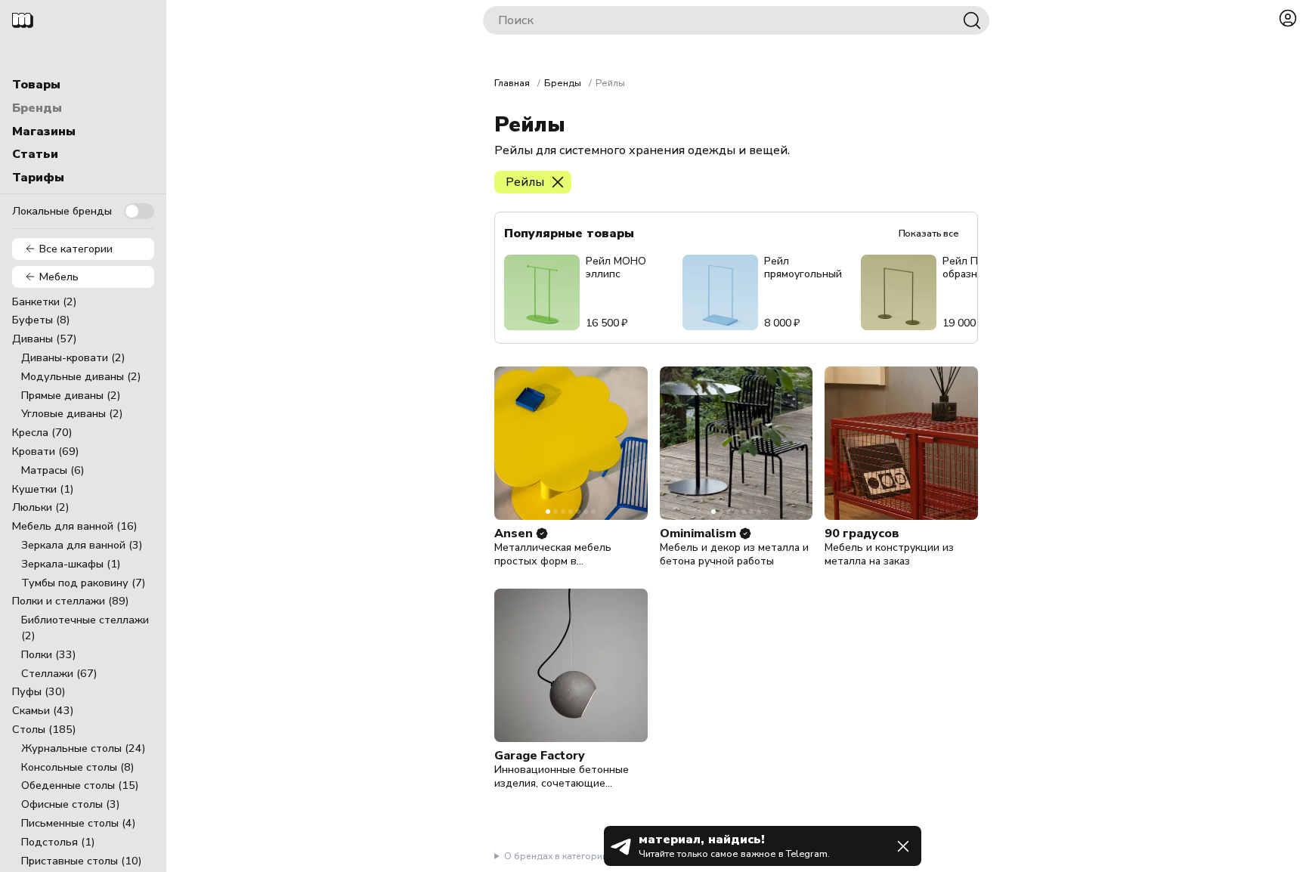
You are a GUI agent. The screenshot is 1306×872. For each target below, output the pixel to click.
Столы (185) (44, 729)
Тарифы (38, 177)
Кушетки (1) (43, 488)
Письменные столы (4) (78, 822)
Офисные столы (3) (70, 804)
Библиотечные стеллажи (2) (85, 627)
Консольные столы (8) (78, 767)
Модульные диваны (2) (81, 376)
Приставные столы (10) (81, 860)
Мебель (59, 276)
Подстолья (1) (58, 841)
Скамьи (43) (43, 710)
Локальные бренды (62, 210)
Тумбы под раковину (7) (83, 582)
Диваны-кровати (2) (73, 357)
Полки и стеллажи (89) (70, 600)
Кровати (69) (45, 451)
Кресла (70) (42, 432)
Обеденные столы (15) (80, 785)
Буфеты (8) (41, 319)
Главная (512, 83)
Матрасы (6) (53, 470)
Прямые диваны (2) (71, 395)
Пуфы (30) (39, 691)
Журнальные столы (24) (83, 748)
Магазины (44, 131)
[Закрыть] (903, 846)
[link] (542, 533)
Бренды (37, 108)
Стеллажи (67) (59, 673)
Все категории (76, 248)
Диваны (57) (44, 338)
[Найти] (972, 20)
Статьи (35, 154)
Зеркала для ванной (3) (82, 544)
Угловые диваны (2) (72, 413)
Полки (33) (48, 654)
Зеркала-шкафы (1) (71, 563)
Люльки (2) (41, 507)
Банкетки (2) (44, 301)
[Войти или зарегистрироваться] (1288, 18)
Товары (36, 84)
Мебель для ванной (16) (75, 525)
